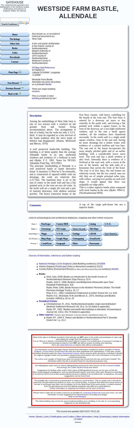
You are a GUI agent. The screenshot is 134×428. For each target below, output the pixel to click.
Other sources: (46, 315)
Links (14, 52)
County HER (62, 224)
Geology (76, 233)
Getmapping (78, 238)
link (116, 370)
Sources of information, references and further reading (54, 255)
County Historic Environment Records (57, 351)
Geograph (60, 243)
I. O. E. (108, 224)
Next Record (13, 83)
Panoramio (94, 243)
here (88, 376)
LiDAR (93, 233)
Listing (93, 224)
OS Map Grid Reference (43, 67)
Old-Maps (94, 229)
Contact (14, 62)
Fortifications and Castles (62, 416)
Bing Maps (46, 238)
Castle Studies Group (79, 367)
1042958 (100, 263)
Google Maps (62, 238)
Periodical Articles (48, 301)
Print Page (13, 72)
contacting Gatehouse (92, 393)
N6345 (115, 269)
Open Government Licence (68, 353)
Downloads (15, 57)
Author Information (121, 416)
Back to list (13, 94)
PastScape (45, 224)
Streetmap (46, 229)
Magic (44, 233)
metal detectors (66, 345)
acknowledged (80, 396)
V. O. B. (59, 233)
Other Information (84, 416)
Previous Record (13, 88)
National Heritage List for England (55, 263)
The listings (15, 39)
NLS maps (61, 229)
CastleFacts (46, 243)
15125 (99, 266)
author (40, 359)
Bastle (48, 84)
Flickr (75, 243)
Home (14, 34)
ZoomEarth (95, 238)
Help (96, 416)
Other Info (15, 43)
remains (36, 91)
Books (15, 48)
